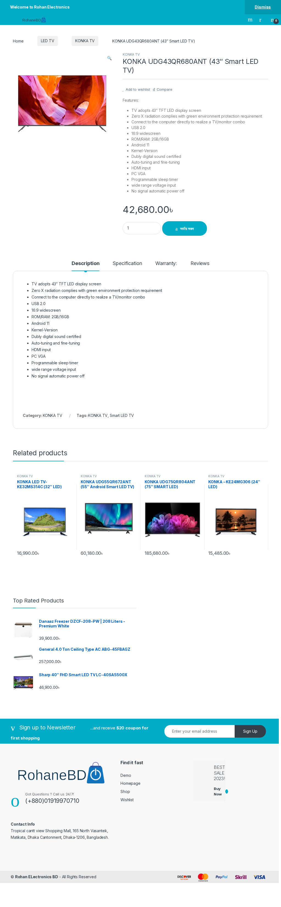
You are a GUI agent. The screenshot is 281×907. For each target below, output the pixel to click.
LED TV (47, 40)
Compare (164, 89)
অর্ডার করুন (187, 228)
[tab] (85, 266)
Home (18, 40)
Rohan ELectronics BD (36, 876)
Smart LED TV (122, 415)
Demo (125, 775)
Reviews (199, 263)
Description (85, 263)
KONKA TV (85, 40)
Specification (127, 263)
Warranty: (166, 263)
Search (251, 19)
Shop (125, 791)
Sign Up (250, 731)
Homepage (130, 783)
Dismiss (263, 7)
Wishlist (127, 799)
